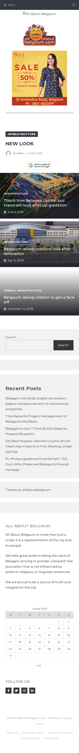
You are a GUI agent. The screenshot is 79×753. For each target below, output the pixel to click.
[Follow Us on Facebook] (9, 691)
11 (20, 635)
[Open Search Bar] (74, 5)
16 (68, 635)
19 (30, 642)
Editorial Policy (30, 738)
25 (20, 648)
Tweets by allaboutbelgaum (28, 490)
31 (10, 655)
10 (10, 635)
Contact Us (51, 738)
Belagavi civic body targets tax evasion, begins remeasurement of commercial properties (37, 403)
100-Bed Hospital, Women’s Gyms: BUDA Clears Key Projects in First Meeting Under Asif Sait (39, 446)
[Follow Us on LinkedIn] (32, 691)
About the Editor (33, 732)
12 (30, 635)
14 (49, 635)
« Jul (38, 665)
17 (10, 642)
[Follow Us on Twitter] (16, 691)
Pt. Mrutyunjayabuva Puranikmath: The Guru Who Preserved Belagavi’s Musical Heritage (37, 464)
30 (68, 648)
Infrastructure (22, 134)
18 (20, 642)
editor (20, 153)
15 (59, 635)
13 (39, 635)
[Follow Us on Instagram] (24, 691)
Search (11, 337)
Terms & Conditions (60, 732)
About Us (13, 732)
